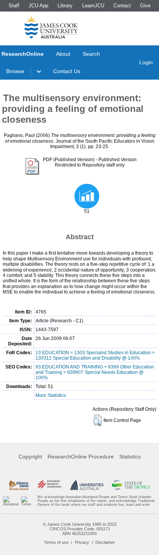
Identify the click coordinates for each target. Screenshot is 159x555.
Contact (122, 5)
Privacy (82, 542)
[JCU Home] (51, 26)
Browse (15, 71)
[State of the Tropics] (131, 485)
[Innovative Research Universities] (49, 485)
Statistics (130, 456)
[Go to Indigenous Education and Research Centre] (11, 501)
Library (65, 5)
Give (145, 5)
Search (91, 54)
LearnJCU (93, 5)
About (63, 54)
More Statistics (51, 395)
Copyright (30, 456)
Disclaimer (105, 542)
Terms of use (56, 542)
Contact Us (66, 71)
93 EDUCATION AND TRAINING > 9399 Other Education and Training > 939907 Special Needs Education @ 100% (95, 372)
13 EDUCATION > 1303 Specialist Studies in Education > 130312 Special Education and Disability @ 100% (95, 355)
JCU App (38, 5)
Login (146, 62)
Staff (13, 5)
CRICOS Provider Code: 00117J (79, 529)
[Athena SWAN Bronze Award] (18, 485)
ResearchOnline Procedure (80, 456)
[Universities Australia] (86, 485)
